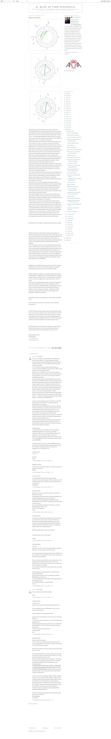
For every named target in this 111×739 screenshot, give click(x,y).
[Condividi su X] (57, 348)
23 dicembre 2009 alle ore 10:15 (42, 540)
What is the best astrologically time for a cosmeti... (73, 152)
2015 (67, 116)
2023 (67, 99)
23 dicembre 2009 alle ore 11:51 (42, 597)
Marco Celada (35, 356)
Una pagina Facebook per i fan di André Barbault (74, 179)
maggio (69, 227)
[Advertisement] (41, 715)
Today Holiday (70, 145)
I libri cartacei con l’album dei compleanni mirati (73, 166)
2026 (67, 93)
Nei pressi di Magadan (72, 211)
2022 (67, 101)
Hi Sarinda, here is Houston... (73, 135)
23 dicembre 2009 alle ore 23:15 (42, 634)
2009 (67, 129)
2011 (67, 125)
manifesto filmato (74, 23)
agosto (69, 220)
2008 (67, 238)
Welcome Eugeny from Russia (73, 198)
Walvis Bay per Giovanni (72, 186)
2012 (67, 123)
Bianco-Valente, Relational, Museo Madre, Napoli (73, 169)
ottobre (69, 216)
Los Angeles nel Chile (72, 163)
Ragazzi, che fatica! (71, 155)
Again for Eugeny (71, 196)
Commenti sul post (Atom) (39, 731)
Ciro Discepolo (76, 17)
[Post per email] (52, 347)
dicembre (69, 131)
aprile (68, 229)
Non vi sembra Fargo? (72, 173)
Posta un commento (33, 703)
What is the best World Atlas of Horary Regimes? (74, 140)
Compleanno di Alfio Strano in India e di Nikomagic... (74, 193)
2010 (67, 127)
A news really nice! (71, 182)
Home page (45, 728)
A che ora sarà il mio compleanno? (74, 149)
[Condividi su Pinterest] (60, 348)
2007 (67, 240)
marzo (68, 231)
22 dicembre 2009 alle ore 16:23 (42, 460)
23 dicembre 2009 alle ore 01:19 (42, 487)
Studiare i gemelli (71, 184)
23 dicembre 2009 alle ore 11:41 (42, 586)
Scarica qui (34, 453)
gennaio (69, 235)
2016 (67, 114)
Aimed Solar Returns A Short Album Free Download (73, 201)
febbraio (69, 233)
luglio (68, 222)
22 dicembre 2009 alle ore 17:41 (42, 472)
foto (73, 19)
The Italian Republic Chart (73, 143)
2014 (67, 118)
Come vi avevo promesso (72, 133)
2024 (67, 97)
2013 (67, 121)
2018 (67, 110)
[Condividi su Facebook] (59, 348)
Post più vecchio (58, 728)
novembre (69, 214)
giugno (69, 224)
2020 (67, 106)
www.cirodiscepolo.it (33, 338)
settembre (69, 218)
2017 (67, 112)
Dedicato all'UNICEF (71, 147)
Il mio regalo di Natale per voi (73, 157)
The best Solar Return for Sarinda (74, 137)
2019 (67, 108)
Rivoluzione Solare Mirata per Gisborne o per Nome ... (73, 160)
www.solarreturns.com (33, 340)
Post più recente (32, 728)
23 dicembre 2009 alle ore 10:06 (42, 512)
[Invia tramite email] (54, 348)
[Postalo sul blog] (56, 348)
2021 (67, 104)
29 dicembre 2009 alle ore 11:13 (42, 700)
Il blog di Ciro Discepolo (55, 6)
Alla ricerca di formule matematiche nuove (72, 189)
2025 (67, 95)
